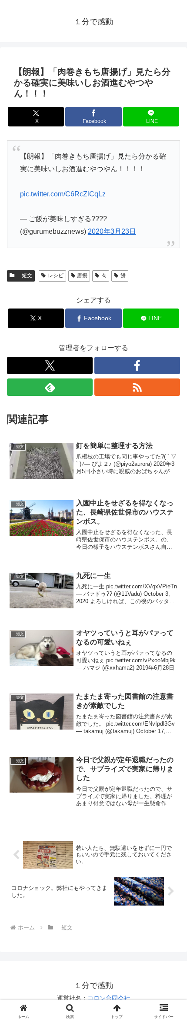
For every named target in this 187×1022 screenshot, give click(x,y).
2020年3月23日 (112, 231)
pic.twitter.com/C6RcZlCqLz (63, 194)
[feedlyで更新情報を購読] (50, 387)
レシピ (55, 275)
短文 (24, 275)
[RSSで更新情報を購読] (137, 387)
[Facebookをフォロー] (137, 365)
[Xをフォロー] (50, 365)
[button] (169, 1011)
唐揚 (82, 275)
